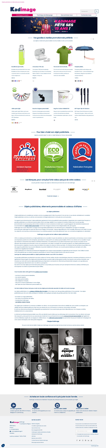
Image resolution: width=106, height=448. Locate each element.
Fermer (6, 440)
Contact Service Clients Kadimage (40, 440)
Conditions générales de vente (39, 425)
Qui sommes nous (36, 428)
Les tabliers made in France (22, 302)
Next (93, 39)
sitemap (34, 436)
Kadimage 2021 (94, 445)
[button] (3, 445)
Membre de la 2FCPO (37, 438)
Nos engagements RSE (37, 430)
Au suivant (26, 440)
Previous (91, 39)
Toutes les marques (53, 196)
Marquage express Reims (38, 442)
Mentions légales (36, 423)
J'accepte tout (16, 440)
